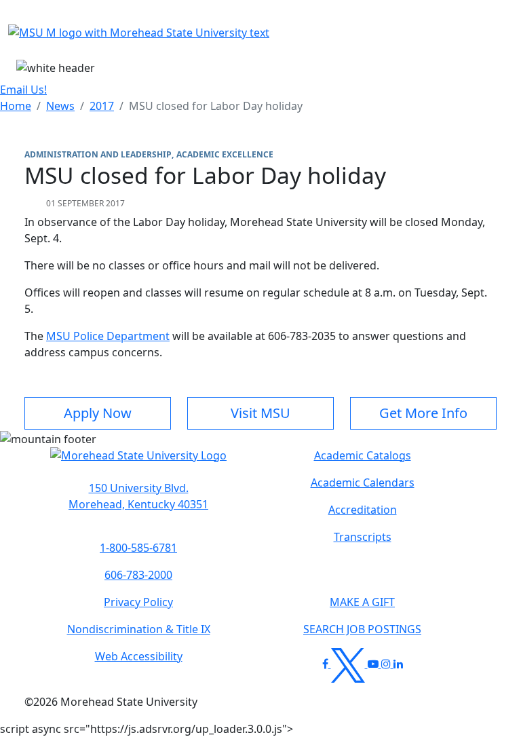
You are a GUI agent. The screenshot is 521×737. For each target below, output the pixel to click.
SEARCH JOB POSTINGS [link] (362, 629)
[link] (138, 496)
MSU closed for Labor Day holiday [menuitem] (216, 105)
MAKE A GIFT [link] (362, 601)
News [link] (60, 105)
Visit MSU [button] (260, 413)
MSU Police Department (108, 335)
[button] (138, 462)
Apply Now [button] (98, 413)
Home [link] (15, 105)
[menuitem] (15, 106)
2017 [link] (102, 105)
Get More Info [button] (423, 413)
